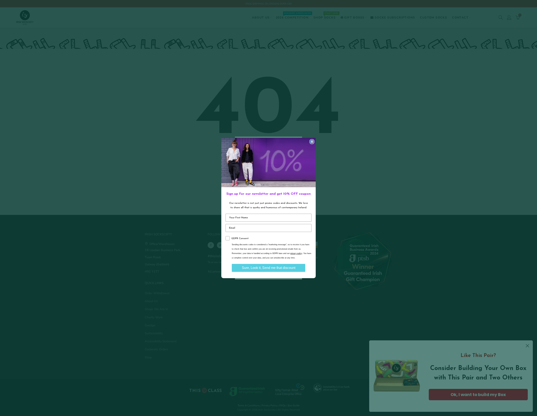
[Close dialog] (312, 142)
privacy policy (296, 253)
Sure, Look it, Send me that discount (268, 268)
